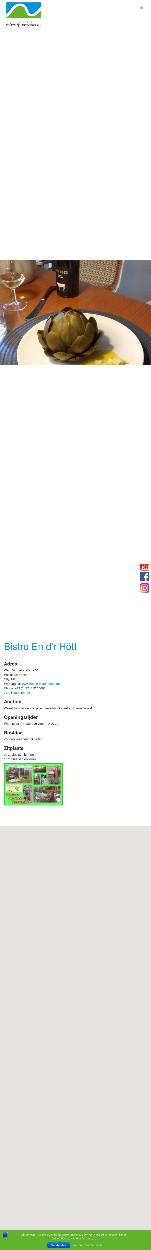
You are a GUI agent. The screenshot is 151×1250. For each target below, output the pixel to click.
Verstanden (58, 1245)
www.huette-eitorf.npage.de (41, 683)
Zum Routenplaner (17, 692)
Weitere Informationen (87, 1245)
